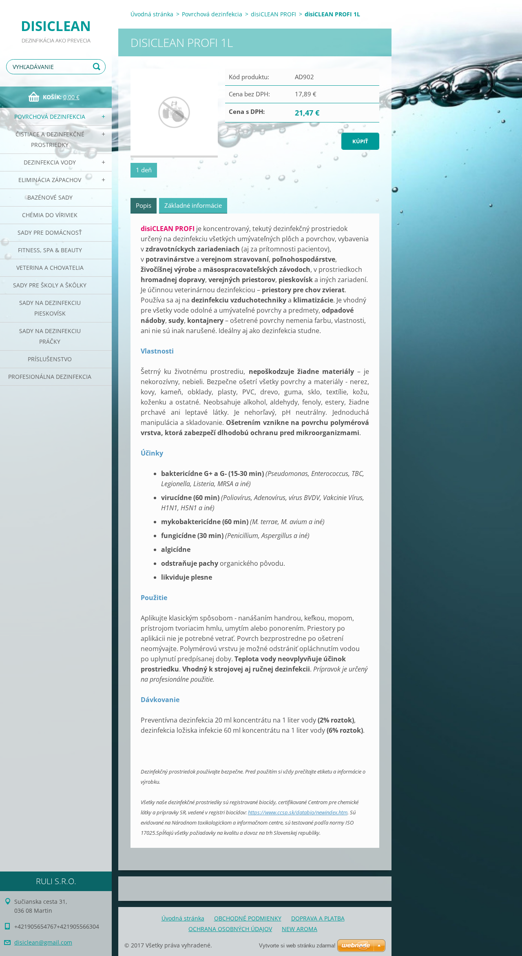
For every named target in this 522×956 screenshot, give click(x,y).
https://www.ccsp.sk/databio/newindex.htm (297, 812)
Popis (143, 205)
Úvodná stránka (151, 14)
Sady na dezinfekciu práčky (50, 336)
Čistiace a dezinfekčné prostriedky (49, 139)
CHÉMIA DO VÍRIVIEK (49, 215)
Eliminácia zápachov (49, 180)
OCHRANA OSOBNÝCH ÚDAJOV (230, 929)
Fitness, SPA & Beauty (50, 250)
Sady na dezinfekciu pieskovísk (50, 308)
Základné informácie (193, 205)
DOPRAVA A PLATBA (318, 918)
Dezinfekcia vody (50, 162)
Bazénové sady (50, 197)
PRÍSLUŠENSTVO (50, 359)
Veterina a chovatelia (50, 267)
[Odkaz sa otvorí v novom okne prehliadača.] (174, 113)
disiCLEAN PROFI (273, 14)
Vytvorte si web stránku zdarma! (297, 946)
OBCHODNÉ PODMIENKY (247, 918)
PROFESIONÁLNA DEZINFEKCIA (49, 376)
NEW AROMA (299, 929)
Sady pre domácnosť (50, 232)
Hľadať (98, 67)
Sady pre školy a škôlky (49, 285)
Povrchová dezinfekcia (49, 116)
